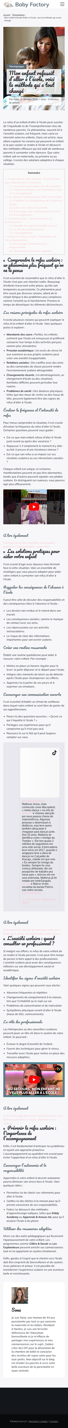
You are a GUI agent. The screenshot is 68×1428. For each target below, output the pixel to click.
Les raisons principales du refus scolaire (35, 186)
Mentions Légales (38, 1421)
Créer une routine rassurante (28, 207)
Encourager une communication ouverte (34, 211)
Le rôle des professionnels (26, 229)
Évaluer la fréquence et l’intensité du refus (35, 189)
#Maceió (27, 813)
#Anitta (26, 883)
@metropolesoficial (33, 801)
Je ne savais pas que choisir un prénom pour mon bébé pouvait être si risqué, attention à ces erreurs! (33, 1119)
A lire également (20, 193)
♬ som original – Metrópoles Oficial (38, 901)
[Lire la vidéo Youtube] (34, 506)
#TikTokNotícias (31, 893)
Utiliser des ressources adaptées (30, 250)
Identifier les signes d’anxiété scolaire (33, 225)
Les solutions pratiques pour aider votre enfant (33, 196)
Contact (54, 1421)
